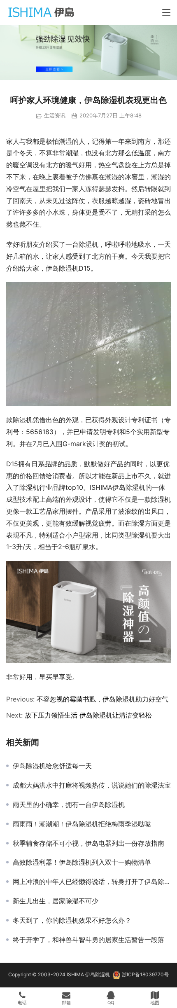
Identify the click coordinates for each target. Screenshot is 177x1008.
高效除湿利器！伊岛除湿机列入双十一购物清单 (82, 862)
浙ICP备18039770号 (145, 974)
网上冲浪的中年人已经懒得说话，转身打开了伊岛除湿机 (92, 881)
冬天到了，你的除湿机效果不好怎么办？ (72, 920)
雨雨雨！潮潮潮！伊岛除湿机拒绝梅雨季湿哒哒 (82, 824)
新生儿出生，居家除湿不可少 (55, 901)
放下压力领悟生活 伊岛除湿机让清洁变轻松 (88, 715)
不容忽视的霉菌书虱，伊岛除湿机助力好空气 (102, 699)
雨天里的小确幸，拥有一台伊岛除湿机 (69, 804)
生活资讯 (54, 115)
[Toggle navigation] (166, 12)
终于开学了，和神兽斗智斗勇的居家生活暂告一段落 (88, 939)
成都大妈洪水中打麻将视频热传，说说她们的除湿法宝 (92, 785)
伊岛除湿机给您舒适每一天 (52, 765)
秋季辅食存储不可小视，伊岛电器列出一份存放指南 (88, 843)
